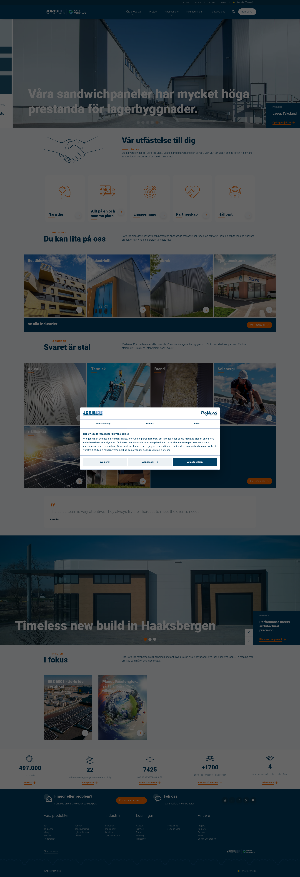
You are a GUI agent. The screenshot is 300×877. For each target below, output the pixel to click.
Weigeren (105, 462)
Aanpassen (148, 462)
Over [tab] (197, 423)
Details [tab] (150, 423)
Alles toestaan (195, 462)
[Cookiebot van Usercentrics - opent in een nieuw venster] (203, 413)
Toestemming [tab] (103, 423)
